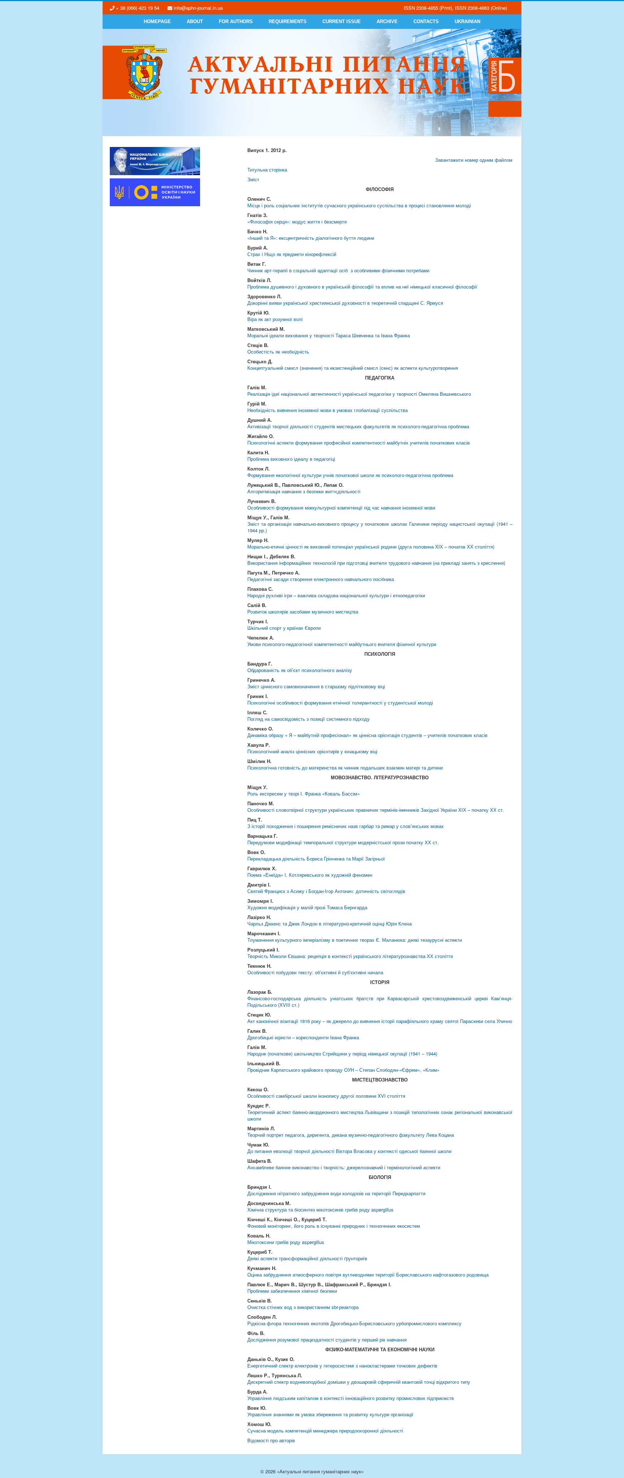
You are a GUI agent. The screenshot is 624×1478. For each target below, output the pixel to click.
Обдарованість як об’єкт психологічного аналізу (299, 670)
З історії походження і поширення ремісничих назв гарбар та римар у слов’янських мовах (345, 826)
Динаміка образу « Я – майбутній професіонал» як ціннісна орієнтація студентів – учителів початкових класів (367, 735)
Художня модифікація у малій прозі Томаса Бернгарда (307, 907)
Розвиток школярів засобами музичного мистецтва (302, 611)
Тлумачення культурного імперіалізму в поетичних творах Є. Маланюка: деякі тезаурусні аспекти (354, 939)
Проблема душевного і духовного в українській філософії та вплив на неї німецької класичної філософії (362, 286)
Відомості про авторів (271, 1440)
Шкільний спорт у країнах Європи (284, 627)
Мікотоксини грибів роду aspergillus (285, 1242)
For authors (236, 21)
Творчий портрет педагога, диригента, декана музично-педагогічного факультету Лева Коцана (350, 1134)
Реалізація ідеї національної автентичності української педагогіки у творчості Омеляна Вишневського (359, 393)
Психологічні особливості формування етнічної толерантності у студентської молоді (340, 702)
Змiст (253, 179)
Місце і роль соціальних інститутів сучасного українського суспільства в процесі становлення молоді (359, 205)
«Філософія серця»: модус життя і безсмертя (297, 221)
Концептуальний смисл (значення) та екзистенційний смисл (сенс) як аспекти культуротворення (352, 367)
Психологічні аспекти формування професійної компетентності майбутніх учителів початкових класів (358, 442)
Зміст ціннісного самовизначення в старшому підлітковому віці (316, 686)
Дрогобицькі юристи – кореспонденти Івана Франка (303, 1037)
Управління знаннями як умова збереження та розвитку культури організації (330, 1414)
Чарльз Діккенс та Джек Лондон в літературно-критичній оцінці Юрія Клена (329, 923)
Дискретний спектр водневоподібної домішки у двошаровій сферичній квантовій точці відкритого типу (358, 1381)
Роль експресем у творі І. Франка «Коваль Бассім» (303, 793)
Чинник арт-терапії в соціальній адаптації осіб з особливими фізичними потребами (338, 270)
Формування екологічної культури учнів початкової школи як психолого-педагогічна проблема (350, 475)
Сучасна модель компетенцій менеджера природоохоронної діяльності (325, 1430)
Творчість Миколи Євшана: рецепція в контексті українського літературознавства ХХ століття (350, 956)
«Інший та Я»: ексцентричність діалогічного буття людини (310, 237)
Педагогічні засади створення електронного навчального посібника (320, 579)
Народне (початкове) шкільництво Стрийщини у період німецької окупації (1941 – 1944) (342, 1053)
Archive (387, 21)
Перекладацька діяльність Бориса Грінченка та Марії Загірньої (316, 858)
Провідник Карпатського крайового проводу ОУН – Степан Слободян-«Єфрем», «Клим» (343, 1069)
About (195, 21)
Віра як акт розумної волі (275, 319)
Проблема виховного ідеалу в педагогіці (291, 458)
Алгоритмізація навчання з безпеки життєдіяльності (303, 491)
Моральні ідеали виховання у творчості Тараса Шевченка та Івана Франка (328, 335)
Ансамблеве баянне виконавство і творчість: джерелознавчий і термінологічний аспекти (343, 1167)
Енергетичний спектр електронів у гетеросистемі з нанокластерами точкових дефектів (342, 1365)
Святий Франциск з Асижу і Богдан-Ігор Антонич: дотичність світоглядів (326, 891)
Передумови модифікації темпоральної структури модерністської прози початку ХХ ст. (343, 842)
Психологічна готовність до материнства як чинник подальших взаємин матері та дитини (345, 767)
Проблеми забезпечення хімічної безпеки (292, 1290)
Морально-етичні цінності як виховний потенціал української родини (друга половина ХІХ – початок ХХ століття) (370, 546)
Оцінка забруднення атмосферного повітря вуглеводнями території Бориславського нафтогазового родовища (368, 1274)
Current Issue (341, 21)
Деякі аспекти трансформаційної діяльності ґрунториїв (307, 1258)
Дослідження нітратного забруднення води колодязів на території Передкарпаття (336, 1193)
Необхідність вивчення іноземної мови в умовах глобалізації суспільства (327, 410)
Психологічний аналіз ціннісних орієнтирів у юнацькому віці (312, 751)
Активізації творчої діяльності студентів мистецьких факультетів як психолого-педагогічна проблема (358, 426)
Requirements (288, 21)
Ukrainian (467, 21)
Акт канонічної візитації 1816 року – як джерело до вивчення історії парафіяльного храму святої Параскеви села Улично (379, 1021)
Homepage (157, 21)
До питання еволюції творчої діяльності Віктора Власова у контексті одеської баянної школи (349, 1151)
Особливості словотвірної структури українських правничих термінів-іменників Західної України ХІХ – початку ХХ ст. (375, 809)
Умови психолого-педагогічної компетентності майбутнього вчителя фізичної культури (341, 644)
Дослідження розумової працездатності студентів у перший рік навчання (327, 1339)
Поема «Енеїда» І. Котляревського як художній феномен (309, 874)
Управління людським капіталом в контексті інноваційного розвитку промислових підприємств (350, 1398)
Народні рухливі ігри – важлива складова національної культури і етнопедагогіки (336, 595)
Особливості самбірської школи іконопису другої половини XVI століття (326, 1095)
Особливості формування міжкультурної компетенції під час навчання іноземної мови (341, 507)
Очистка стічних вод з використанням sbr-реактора (303, 1307)
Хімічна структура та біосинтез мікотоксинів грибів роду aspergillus (320, 1209)
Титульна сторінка (267, 169)
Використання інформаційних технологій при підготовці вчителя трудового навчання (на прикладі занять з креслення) (376, 562)
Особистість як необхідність (278, 351)
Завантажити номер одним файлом (473, 159)
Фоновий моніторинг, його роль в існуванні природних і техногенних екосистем (333, 1225)
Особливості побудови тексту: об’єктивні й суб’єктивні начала (315, 972)
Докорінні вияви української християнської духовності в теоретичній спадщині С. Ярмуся (345, 302)
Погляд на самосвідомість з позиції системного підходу (308, 718)
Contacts (426, 21)
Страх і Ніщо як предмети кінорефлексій (291, 254)
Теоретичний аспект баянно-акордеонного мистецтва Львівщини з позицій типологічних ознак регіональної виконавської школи (379, 1115)
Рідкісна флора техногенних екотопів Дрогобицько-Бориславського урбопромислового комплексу (354, 1323)
